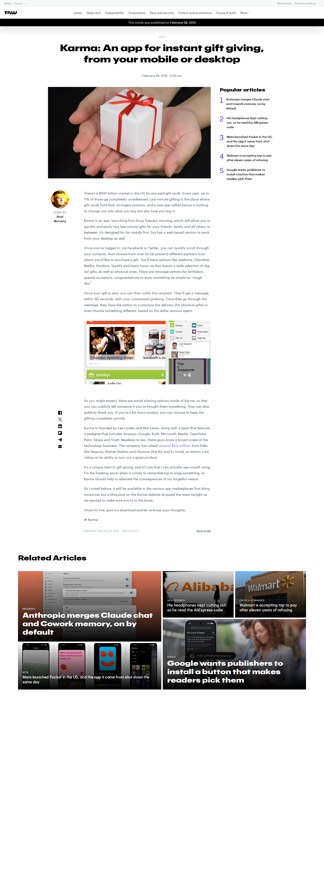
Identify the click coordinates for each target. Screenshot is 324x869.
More (243, 13)
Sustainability (114, 13)
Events (18, 3)
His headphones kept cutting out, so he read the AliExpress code (247, 122)
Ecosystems (137, 13)
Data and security (162, 13)
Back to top (204, 530)
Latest (78, 13)
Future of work (226, 13)
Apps (162, 37)
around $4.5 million (174, 445)
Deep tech (94, 13)
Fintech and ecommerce (195, 13)
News (7, 3)
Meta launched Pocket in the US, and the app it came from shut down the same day (250, 141)
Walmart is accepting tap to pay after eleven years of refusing (249, 158)
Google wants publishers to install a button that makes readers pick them (246, 174)
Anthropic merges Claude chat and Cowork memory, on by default (247, 103)
